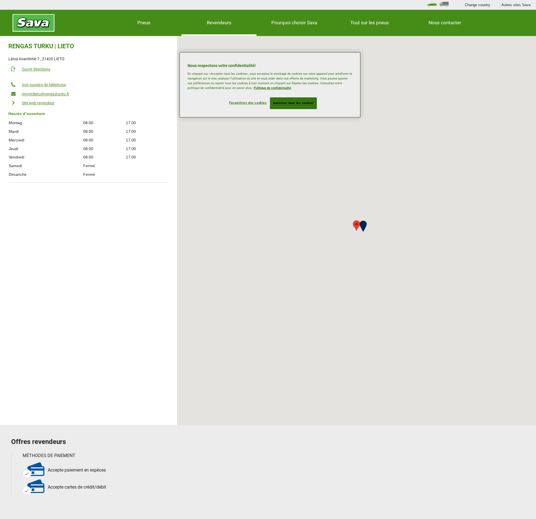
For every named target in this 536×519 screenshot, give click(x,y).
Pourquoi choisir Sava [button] (294, 22)
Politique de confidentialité (272, 88)
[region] (270, 85)
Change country (477, 5)
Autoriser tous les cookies (293, 103)
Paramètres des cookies (248, 103)
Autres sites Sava (515, 5)
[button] (363, 226)
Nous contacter (445, 22)
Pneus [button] (143, 22)
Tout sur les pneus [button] (369, 22)
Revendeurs (219, 22)
